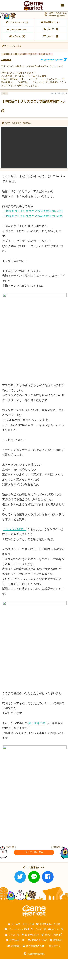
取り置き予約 (36, 723)
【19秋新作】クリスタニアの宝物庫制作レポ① (33, 211)
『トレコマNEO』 (14, 529)
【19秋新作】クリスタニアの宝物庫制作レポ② (33, 216)
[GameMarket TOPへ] (34, 911)
